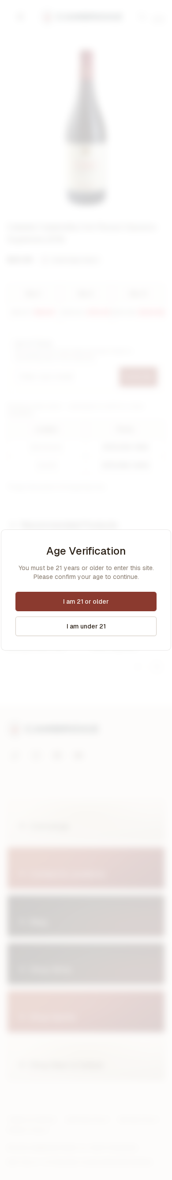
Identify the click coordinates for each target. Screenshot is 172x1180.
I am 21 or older (86, 601)
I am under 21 (86, 626)
